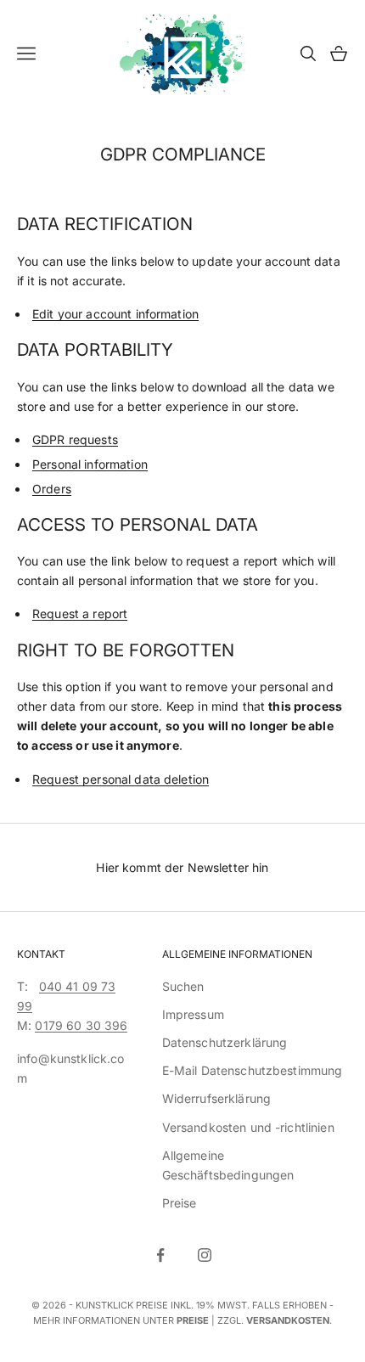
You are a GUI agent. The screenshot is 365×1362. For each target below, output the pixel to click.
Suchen (183, 986)
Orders (51, 488)
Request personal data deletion (120, 779)
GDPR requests (75, 439)
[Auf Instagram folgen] (204, 1255)
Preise (179, 1203)
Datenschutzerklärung (225, 1042)
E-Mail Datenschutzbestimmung (252, 1070)
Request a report (79, 613)
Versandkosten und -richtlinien (248, 1127)
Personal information (90, 464)
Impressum (193, 1014)
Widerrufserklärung (217, 1098)
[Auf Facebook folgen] (160, 1255)
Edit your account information (115, 314)
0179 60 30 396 (81, 1025)
